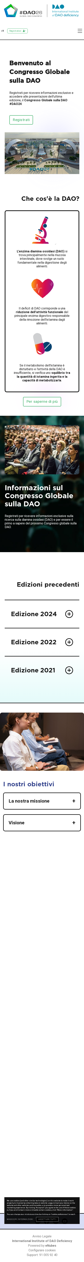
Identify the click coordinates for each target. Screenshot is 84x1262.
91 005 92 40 (48, 1255)
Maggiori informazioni (20, 1219)
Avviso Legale (42, 1236)
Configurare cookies (42, 1250)
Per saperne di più (42, 401)
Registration (15, 31)
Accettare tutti (47, 1219)
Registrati (21, 120)
